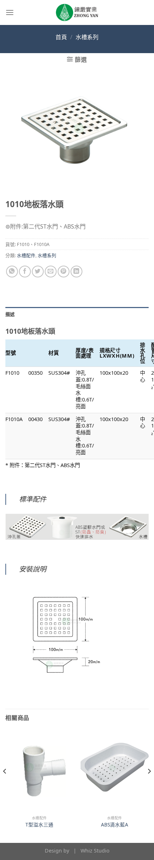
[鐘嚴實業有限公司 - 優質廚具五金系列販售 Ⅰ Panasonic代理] (77, 12)
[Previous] (5, 785)
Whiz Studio (95, 850)
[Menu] (9, 12)
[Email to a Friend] (51, 271)
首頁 (61, 37)
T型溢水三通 (39, 824)
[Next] (149, 785)
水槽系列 (87, 37)
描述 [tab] (10, 314)
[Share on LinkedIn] (76, 271)
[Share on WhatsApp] (12, 271)
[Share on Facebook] (25, 271)
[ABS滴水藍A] (115, 771)
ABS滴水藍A (114, 824)
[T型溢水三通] (39, 771)
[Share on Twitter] (38, 271)
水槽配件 (26, 255)
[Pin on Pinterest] (63, 271)
